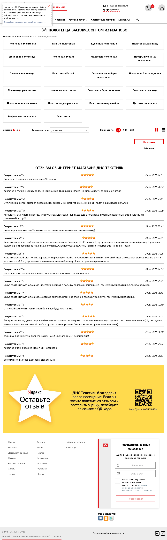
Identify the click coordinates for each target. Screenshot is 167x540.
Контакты (124, 19)
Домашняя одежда (18, 452)
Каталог (17, 36)
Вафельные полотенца (22, 116)
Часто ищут (71, 447)
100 (125, 130)
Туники (11, 474)
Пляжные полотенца (22, 73)
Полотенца (28, 36)
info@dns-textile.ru (117, 5)
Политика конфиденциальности (108, 533)
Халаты (11, 468)
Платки (40, 452)
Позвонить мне (56, 6)
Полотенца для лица (145, 90)
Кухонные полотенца (104, 43)
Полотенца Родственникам (104, 90)
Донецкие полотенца (22, 56)
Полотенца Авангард (145, 43)
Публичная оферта (75, 442)
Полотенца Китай (63, 73)
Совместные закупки (103, 19)
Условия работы (77, 19)
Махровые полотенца (104, 56)
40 (118, 130)
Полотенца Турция (63, 56)
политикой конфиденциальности (134, 486)
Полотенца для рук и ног (63, 103)
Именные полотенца (63, 90)
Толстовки (42, 463)
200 (132, 130)
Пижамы (12, 458)
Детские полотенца (145, 103)
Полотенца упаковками (22, 90)
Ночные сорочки (16, 463)
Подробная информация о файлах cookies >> (25, 22)
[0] (148, 7)
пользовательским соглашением (137, 490)
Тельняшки (42, 458)
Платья (11, 442)
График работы (111, 9)
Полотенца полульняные (22, 103)
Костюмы (12, 447)
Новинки (60, 19)
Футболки (42, 468)
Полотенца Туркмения (22, 43)
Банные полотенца (63, 43)
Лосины (40, 447)
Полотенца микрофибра (104, 103)
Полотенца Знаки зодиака (145, 73)
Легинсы (41, 442)
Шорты (40, 474)
